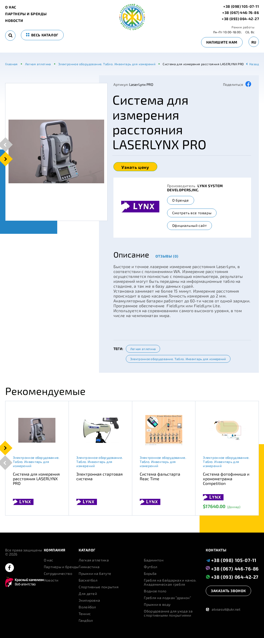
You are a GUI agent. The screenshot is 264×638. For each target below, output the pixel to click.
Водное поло (155, 591)
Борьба (150, 573)
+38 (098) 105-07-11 (241, 6)
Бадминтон (153, 560)
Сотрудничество (58, 573)
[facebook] (9, 568)
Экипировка (89, 600)
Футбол (150, 567)
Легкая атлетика (143, 349)
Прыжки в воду (157, 604)
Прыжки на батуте (95, 573)
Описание (131, 254)
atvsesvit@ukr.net (223, 609)
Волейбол (87, 607)
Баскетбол (88, 580)
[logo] (132, 29)
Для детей (88, 594)
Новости (14, 21)
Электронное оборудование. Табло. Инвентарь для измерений (178, 359)
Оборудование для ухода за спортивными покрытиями (168, 613)
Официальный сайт (189, 225)
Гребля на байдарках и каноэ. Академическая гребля (170, 582)
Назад (254, 64)
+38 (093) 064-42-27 (240, 19)
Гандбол (86, 620)
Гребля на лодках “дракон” (167, 598)
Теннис (85, 614)
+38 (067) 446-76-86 (240, 13)
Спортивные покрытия (99, 587)
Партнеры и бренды (26, 14)
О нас (10, 7)
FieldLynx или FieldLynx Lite (193, 305)
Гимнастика (89, 567)
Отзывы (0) (166, 256)
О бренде (180, 200)
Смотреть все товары (191, 213)
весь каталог (44, 35)
